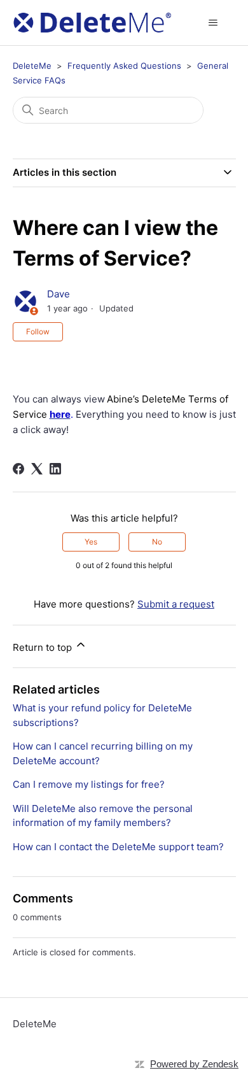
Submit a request (175, 604)
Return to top (43, 647)
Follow (38, 331)
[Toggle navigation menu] (213, 23)
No (157, 541)
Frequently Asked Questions (124, 66)
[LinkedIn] (55, 468)
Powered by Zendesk (194, 1063)
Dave (58, 294)
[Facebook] (18, 468)
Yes (91, 541)
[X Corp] (37, 468)
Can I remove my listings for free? (89, 784)
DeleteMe (32, 66)
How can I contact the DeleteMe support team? (118, 847)
